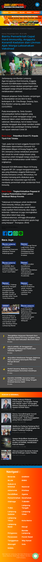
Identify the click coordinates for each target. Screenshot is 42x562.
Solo (24, 544)
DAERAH (14, 12)
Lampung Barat (12, 525)
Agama (25, 494)
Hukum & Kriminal (12, 485)
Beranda (4, 12)
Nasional (25, 487)
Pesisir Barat (27, 537)
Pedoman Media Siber (13, 556)
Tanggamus (13, 541)
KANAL (11, 548)
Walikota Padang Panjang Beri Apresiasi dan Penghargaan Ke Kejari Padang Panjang (26, 428)
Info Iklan (28, 556)
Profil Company (21, 557)
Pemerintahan (13, 498)
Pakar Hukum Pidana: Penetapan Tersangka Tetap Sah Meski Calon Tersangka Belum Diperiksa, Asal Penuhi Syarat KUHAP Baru (25, 403)
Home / (4, 28)
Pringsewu (12, 533)
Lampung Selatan (12, 513)
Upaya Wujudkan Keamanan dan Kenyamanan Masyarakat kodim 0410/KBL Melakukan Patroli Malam (25, 441)
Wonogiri (12, 544)
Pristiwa (25, 490)
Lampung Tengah (26, 506)
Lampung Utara (26, 513)
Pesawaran (12, 537)
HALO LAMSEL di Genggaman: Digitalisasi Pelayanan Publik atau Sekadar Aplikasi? (22, 348)
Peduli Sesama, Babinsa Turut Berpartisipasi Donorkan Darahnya (22, 370)
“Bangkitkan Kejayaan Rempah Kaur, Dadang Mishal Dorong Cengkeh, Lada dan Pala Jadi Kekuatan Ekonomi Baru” (24, 337)
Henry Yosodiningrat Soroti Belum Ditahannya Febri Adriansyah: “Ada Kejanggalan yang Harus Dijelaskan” (25, 417)
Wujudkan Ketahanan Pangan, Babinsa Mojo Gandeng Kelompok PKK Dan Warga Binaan (24, 359)
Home (4, 556)
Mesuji (24, 527)
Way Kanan (27, 541)
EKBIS (29, 12)
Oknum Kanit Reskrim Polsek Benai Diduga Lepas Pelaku (25, 452)
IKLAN (22, 12)
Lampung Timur (12, 519)
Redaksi (22, 556)
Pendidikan (13, 494)
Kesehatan (31, 28)
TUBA (10, 508)
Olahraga (12, 502)
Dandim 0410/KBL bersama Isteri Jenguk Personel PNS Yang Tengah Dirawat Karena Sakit (22, 380)
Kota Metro (27, 521)
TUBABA (25, 502)
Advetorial (12, 490)
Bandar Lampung (13, 28)
